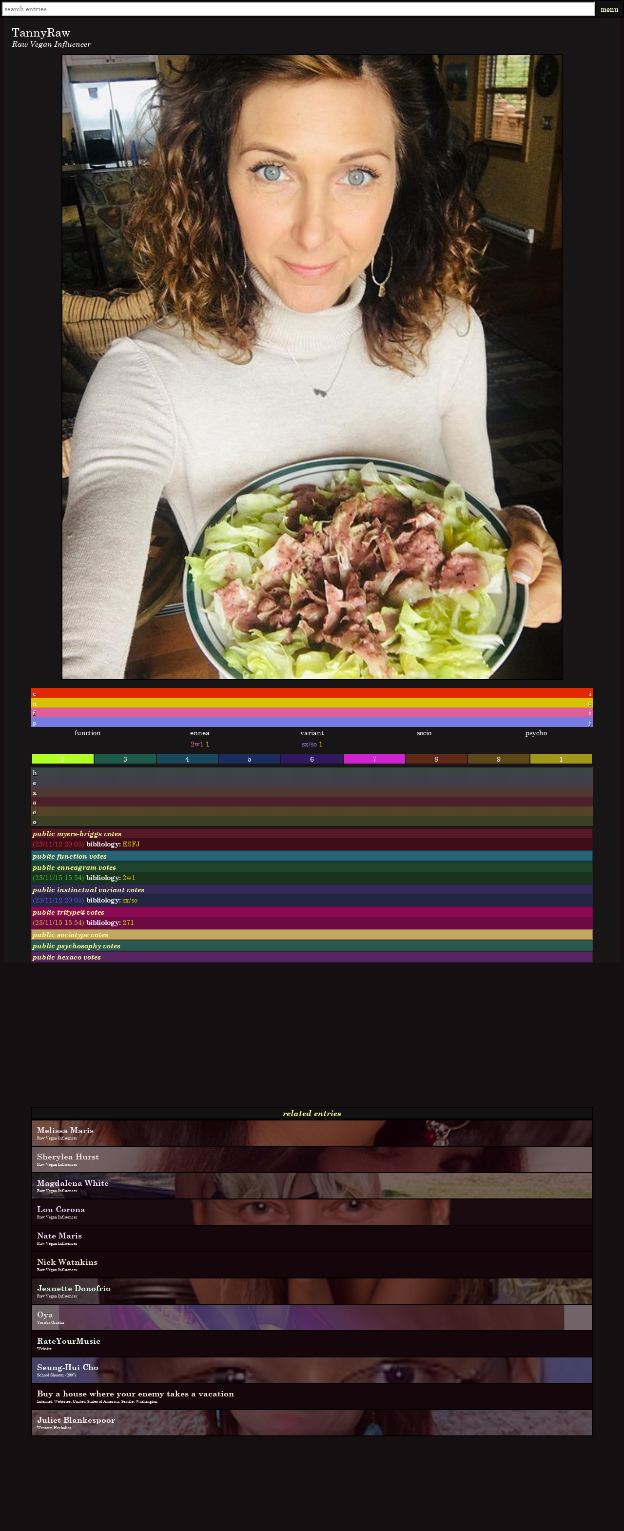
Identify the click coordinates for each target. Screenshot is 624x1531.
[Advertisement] (296, 1038)
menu (610, 9)
